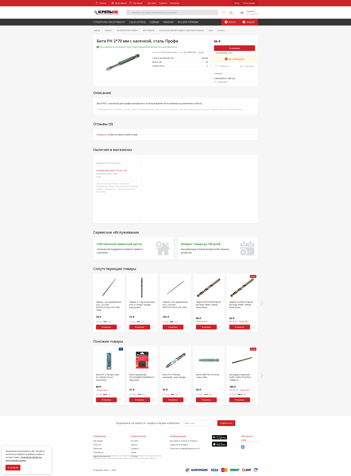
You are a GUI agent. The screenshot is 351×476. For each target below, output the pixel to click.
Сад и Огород (137, 22)
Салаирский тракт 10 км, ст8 (111, 170)
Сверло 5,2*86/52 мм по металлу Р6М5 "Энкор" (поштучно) (241, 304)
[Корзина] (242, 12)
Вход (236, 3)
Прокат (134, 444)
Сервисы (163, 3)
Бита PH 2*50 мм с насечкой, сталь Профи (174, 376)
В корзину (234, 48)
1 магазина (222, 81)
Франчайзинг (121, 3)
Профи (201, 52)
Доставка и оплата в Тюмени (183, 440)
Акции (250, 22)
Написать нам (247, 438)
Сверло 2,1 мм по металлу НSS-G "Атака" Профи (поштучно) (142, 304)
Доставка (152, 3)
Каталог (134, 440)
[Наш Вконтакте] (242, 447)
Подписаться (226, 423)
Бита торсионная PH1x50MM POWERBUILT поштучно (142, 377)
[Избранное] (223, 12)
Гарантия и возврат (179, 444)
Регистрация (249, 3)
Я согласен (13, 467)
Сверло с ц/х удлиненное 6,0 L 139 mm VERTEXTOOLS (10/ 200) (175, 304)
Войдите (101, 134)
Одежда (154, 22)
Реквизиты (98, 452)
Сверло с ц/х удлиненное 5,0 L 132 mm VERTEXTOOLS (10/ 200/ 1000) (108, 305)
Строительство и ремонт (109, 22)
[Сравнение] (231, 12)
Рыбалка (168, 22)
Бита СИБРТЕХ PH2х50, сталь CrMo (208, 376)
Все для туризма (188, 22)
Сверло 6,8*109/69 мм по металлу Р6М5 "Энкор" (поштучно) (208, 304)
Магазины (174, 3)
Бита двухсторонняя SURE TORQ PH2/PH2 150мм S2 (240, 377)
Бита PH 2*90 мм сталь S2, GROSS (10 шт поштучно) (107, 377)
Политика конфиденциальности (184, 448)
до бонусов (236, 59)
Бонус (232, 22)
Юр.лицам (137, 3)
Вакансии (97, 448)
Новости (97, 444)
